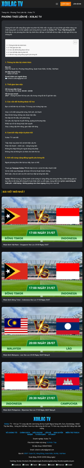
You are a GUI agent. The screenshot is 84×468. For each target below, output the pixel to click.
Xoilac (51, 30)
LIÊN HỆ (48, 432)
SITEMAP (52, 434)
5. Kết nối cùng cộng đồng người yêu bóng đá (22, 54)
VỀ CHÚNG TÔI (11, 432)
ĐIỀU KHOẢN (37, 432)
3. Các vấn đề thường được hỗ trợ (18, 50)
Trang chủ (5, 12)
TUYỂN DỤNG (40, 434)
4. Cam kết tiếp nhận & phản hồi (18, 52)
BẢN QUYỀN (58, 432)
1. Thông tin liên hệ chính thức (17, 45)
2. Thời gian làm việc (14, 47)
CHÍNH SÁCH (25, 432)
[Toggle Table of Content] (74, 42)
